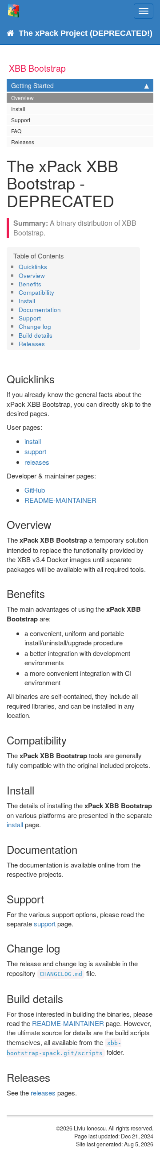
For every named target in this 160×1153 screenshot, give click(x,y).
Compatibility (36, 292)
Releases (22, 142)
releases (36, 462)
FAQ (16, 131)
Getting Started (32, 85)
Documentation (40, 309)
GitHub (34, 489)
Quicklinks (33, 266)
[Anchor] (50, 266)
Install (18, 108)
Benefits (30, 284)
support (35, 451)
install (32, 441)
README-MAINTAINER (60, 500)
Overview (22, 97)
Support (20, 119)
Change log (35, 326)
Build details (35, 335)
